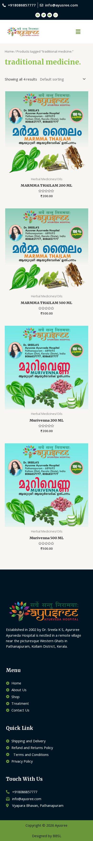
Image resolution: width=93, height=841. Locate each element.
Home (9, 51)
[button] (78, 31)
